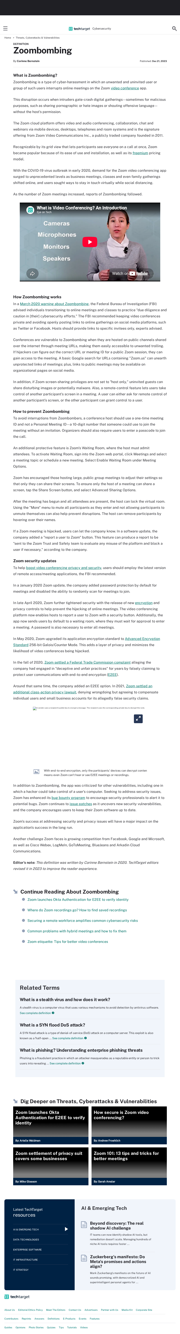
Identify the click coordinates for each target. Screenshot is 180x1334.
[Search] (174, 28)
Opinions (20, 1327)
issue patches (81, 804)
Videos (84, 1327)
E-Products (69, 1318)
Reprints (26, 1318)
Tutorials (72, 1327)
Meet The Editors (55, 1310)
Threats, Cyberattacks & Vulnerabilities (38, 37)
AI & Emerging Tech (26, 1229)
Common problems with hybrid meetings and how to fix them (76, 931)
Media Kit (127, 1310)
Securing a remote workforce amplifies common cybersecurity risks (82, 921)
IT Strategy (21, 1270)
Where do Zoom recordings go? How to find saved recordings (77, 910)
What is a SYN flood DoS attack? (52, 1025)
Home (7, 37)
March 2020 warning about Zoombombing (54, 304)
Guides (8, 1327)
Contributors (11, 1318)
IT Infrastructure (25, 1259)
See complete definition (35, 1013)
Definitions (54, 1318)
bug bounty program (68, 798)
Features (95, 1318)
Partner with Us (109, 1310)
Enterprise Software (27, 1249)
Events (82, 1318)
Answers (39, 1318)
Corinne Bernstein (28, 61)
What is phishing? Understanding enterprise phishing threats (81, 1050)
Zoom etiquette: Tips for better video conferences (67, 942)
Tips (61, 1327)
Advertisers (91, 1310)
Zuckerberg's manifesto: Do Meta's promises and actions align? (118, 1261)
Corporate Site (144, 1310)
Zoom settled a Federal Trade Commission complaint (87, 662)
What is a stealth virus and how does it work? (65, 999)
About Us (9, 1310)
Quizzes (51, 1327)
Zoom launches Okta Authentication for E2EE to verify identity (78, 900)
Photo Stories (36, 1327)
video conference (125, 88)
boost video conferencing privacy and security (63, 568)
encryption (144, 603)
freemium (140, 153)
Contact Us (75, 1310)
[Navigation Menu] (5, 28)
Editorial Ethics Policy (30, 1310)
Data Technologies (26, 1239)
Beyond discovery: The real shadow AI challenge (117, 1225)
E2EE (112, 675)
